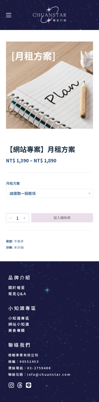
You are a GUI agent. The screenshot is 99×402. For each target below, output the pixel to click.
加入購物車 (62, 217)
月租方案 (13, 183)
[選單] (8, 15)
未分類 (18, 247)
